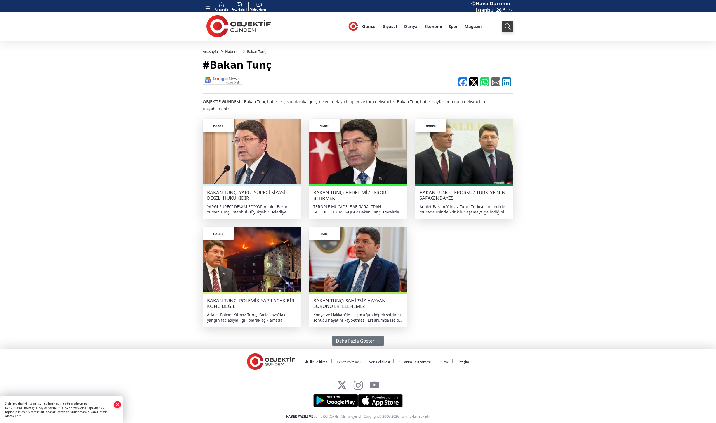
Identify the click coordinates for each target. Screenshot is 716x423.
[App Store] (380, 400)
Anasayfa (221, 9)
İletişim (463, 362)
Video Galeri (258, 9)
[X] (342, 383)
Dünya (411, 26)
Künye (444, 362)
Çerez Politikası (349, 362)
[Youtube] (374, 383)
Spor (453, 26)
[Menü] (208, 6)
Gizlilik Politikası (315, 362)
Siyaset (390, 26)
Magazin (473, 26)
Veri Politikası (379, 362)
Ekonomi (433, 26)
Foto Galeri (239, 9)
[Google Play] (335, 400)
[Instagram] (358, 383)
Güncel (369, 26)
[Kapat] (117, 404)
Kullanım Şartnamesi (415, 362)
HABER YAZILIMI (299, 416)
